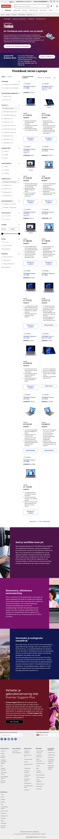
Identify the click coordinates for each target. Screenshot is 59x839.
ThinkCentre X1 (4, 816)
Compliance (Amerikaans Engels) (3, 761)
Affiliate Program (40, 784)
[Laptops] (10, 14)
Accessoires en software (27, 775)
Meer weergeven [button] (6, 249)
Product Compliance (39, 780)
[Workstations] (25, 14)
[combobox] (30, 6)
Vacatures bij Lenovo (4, 773)
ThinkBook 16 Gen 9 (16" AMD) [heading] (29, 274)
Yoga (2, 804)
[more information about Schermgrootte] (10, 213)
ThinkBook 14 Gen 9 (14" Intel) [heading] (29, 150)
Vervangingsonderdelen (28, 786)
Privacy (15, 834)
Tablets (26, 761)
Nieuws (2, 753)
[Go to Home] (6, 6)
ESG (2, 766)
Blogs (37, 768)
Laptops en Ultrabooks (27, 751)
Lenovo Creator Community (39, 751)
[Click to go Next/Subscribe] (21, 735)
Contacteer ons (51, 752)
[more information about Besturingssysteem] (12, 201)
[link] (57, 2)
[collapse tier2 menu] (34, 14)
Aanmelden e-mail (40, 763)
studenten (26, 790)
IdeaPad (3, 802)
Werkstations (27, 768)
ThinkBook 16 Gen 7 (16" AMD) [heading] (29, 460)
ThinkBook (31, 19)
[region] (29, 60)
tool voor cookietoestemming (24, 834)
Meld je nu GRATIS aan (46, 57)
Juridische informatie (3, 769)
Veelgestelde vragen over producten (51, 761)
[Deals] (4, 14)
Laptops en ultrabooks (19, 19)
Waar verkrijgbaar (40, 775)
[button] (51, 1)
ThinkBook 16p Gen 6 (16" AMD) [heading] (48, 274)
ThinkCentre (3, 813)
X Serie (2, 797)
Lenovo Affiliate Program (4, 777)
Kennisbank (39, 789)
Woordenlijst (39, 786)
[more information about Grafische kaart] (10, 178)
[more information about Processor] (7, 105)
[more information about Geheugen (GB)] (10, 148)
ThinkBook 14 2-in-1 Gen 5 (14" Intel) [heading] (48, 337)
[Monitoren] (32, 14)
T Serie (2, 794)
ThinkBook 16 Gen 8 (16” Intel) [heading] (29, 398)
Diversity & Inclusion (3, 781)
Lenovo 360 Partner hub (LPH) (17, 751)
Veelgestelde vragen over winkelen (51, 767)
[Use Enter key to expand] (54, 6)
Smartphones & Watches (4, 807)
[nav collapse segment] (57, 10)
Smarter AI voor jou (28, 755)
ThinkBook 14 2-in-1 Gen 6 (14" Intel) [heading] (48, 87)
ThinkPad (3, 799)
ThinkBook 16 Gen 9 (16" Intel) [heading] (29, 213)
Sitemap (43, 834)
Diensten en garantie (27, 779)
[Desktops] (17, 14)
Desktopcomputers (28, 765)
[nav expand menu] (2, 10)
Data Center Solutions (27, 771)
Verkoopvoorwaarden (36, 834)
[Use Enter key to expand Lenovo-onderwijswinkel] (48, 1)
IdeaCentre (3, 818)
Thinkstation (4, 823)
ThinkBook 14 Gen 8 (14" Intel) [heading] (48, 398)
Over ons (3, 751)
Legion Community (39, 760)
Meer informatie (14, 722)
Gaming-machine (28, 759)
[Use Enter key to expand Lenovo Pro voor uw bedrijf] (31, 1)
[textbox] (47, 735)
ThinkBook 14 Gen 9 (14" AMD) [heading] (29, 87)
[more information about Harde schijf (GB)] (11, 163)
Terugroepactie (27, 783)
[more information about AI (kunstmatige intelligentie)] (17, 93)
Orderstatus (50, 757)
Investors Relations (3, 756)
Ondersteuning (51, 755)
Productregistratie (40, 777)
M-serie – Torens (4, 811)
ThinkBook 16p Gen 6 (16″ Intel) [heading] (29, 337)
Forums (38, 766)
